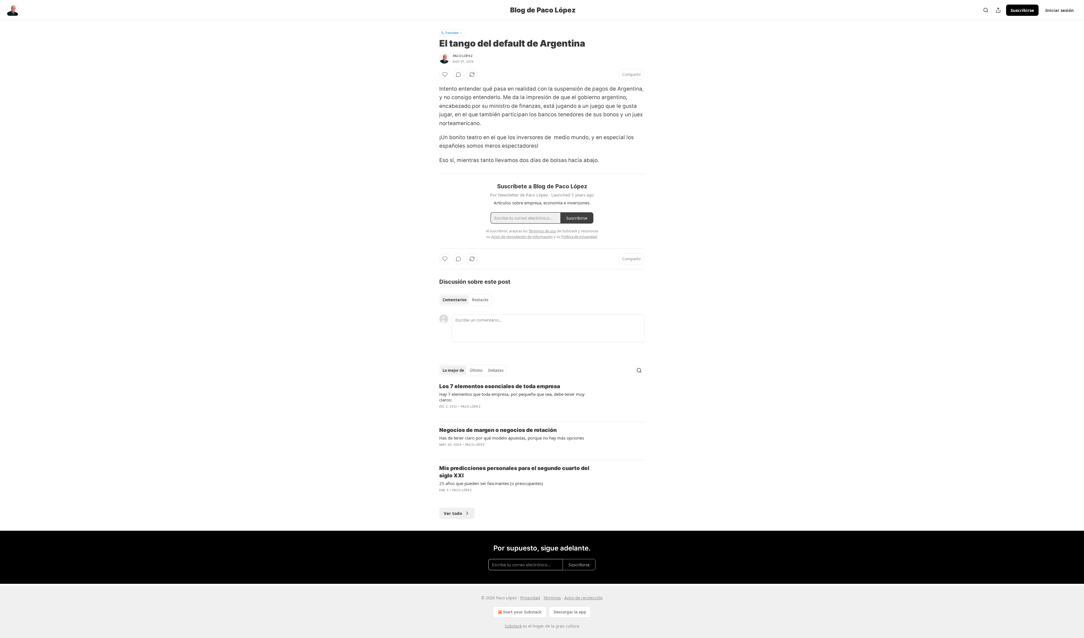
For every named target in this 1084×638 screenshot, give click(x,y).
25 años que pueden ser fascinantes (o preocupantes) (491, 483)
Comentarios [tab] (454, 299)
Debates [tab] (495, 370)
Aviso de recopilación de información (522, 236)
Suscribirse (1022, 10)
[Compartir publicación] (998, 10)
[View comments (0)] (458, 74)
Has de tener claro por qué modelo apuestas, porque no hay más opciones (511, 438)
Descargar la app (570, 612)
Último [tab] (476, 370)
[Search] (985, 10)
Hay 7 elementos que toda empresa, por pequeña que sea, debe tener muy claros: (512, 397)
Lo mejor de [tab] (453, 370)
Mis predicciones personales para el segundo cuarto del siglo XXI (514, 472)
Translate (451, 32)
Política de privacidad (579, 236)
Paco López (463, 56)
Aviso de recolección (583, 597)
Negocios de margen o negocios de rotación (498, 430)
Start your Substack (522, 612)
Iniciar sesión (1059, 10)
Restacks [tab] (480, 299)
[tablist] (465, 299)
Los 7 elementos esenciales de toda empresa (499, 386)
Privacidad (530, 597)
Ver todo (453, 513)
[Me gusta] (445, 74)
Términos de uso (542, 230)
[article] (542, 400)
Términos (552, 597)
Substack (513, 626)
